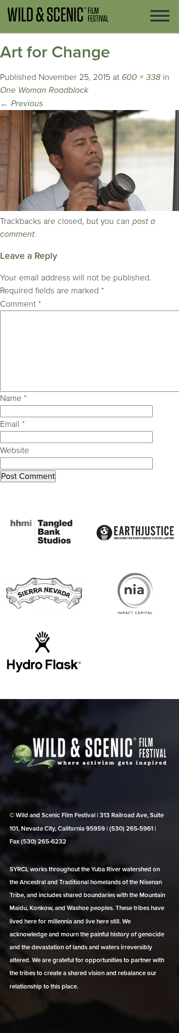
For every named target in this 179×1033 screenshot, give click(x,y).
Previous (21, 104)
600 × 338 (141, 77)
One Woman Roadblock (44, 90)
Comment (20, 304)
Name (13, 398)
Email (12, 424)
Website (14, 450)
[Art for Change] (89, 208)
